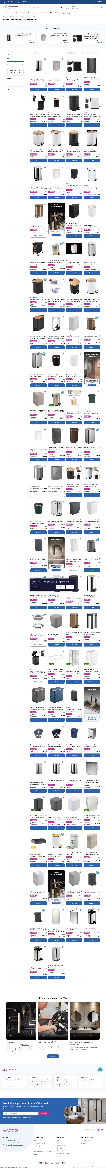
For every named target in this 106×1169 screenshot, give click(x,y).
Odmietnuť (60, 587)
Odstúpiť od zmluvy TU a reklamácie (43, 1151)
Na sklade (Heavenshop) (16, 70)
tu (61, 583)
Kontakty (36, 1154)
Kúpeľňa (59, 1140)
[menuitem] (7, 12)
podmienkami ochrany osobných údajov (23, 1117)
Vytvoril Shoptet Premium (99, 1167)
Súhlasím (70, 587)
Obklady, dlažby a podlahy (64, 1153)
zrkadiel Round (75, 1044)
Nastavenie (36, 587)
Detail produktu (38, 235)
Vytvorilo (77, 1167)
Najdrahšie (89, 53)
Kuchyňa (59, 1143)
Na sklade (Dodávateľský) (16, 72)
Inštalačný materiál (62, 1151)
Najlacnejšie (81, 53)
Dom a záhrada (61, 1145)
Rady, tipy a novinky (86, 1140)
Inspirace (83, 1146)
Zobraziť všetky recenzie (15, 1071)
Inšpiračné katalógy (86, 1143)
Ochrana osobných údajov (40, 1149)
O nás (35, 1140)
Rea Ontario (25, 1045)
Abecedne (96, 53)
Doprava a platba (38, 1146)
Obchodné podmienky (39, 1143)
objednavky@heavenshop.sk (14, 1145)
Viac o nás (53, 1056)
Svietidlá (59, 1148)
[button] (4, 37)
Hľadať (61, 7)
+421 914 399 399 (72, 6)
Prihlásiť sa (44, 1113)
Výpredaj (59, 1156)
